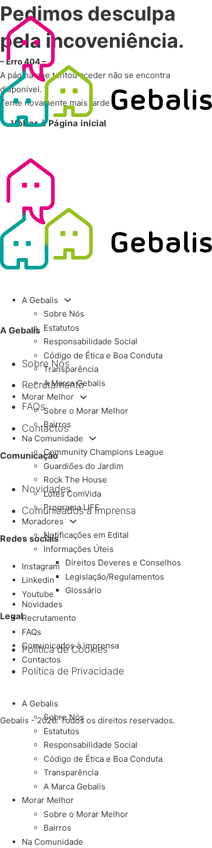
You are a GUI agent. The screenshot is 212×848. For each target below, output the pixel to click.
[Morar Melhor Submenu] (83, 397)
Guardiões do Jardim (83, 466)
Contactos (41, 659)
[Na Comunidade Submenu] (93, 438)
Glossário (83, 590)
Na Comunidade (52, 438)
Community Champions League (103, 452)
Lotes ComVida (72, 494)
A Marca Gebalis (74, 383)
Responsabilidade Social (90, 341)
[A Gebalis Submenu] (68, 300)
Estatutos (61, 328)
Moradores (43, 521)
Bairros (57, 424)
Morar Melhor (48, 396)
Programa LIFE (71, 507)
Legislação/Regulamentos (114, 576)
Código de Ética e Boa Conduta (103, 355)
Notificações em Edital (86, 535)
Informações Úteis (78, 549)
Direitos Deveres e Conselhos (123, 562)
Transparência (70, 369)
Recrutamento (49, 618)
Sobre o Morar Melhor (85, 411)
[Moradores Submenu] (73, 521)
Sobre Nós (63, 314)
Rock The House (75, 479)
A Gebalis (40, 300)
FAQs (31, 632)
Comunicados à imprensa (70, 645)
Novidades (42, 604)
